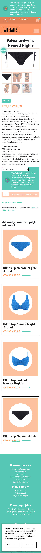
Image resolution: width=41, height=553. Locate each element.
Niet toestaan (12, 545)
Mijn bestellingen (20, 495)
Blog (4, 19)
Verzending (20, 474)
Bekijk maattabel (9, 202)
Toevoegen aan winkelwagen (24, 194)
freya (6, 101)
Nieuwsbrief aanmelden (20, 469)
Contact (5, 22)
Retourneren (20, 471)
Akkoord (29, 545)
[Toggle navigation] (36, 31)
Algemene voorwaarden (21, 477)
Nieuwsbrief (23, 19)
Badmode (34, 207)
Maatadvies (20, 479)
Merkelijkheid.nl (29, 552)
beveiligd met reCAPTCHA (15, 552)
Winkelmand (20, 493)
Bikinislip (11, 210)
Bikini (4, 210)
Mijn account (20, 490)
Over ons (12, 19)
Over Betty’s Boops (20, 482)
